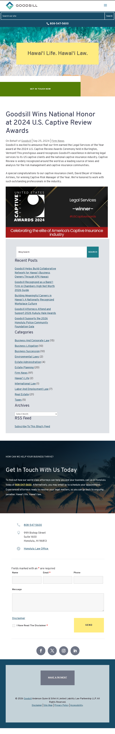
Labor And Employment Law (32, 389)
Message (17, 589)
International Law (25, 384)
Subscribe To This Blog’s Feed (32, 426)
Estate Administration (28, 362)
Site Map (48, 705)
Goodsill (26, 141)
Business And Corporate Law (32, 340)
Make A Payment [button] (57, 677)
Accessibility (76, 705)
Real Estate (22, 394)
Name (15, 572)
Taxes (18, 400)
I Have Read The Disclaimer (32, 625)
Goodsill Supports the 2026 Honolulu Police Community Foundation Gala (31, 323)
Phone (77, 572)
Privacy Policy (61, 705)
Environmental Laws (27, 357)
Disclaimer (18, 618)
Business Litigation (26, 346)
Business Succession (27, 351)
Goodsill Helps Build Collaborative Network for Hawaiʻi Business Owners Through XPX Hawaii (35, 273)
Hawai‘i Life (22, 378)
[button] (105, 5)
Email (46, 572)
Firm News (58, 141)
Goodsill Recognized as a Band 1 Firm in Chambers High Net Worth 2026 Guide (35, 286)
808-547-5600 (59, 23)
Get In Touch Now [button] (40, 89)
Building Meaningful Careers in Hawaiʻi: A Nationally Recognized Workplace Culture (34, 300)
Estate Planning (24, 367)
